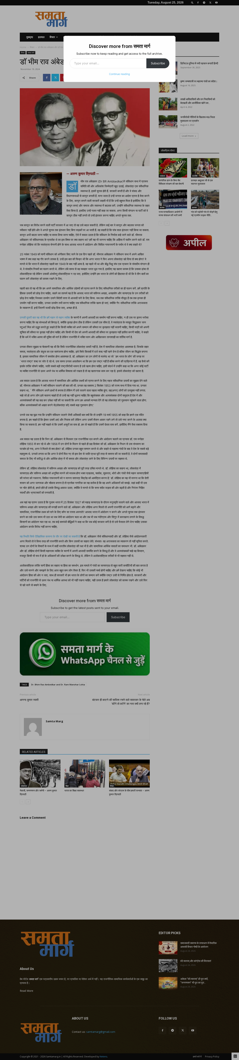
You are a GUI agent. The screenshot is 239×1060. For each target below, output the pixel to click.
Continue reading (119, 74)
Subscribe (158, 63)
